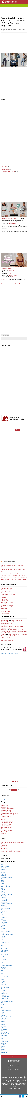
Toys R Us (3, 1040)
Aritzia (2, 880)
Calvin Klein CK (4, 900)
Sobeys (3, 1021)
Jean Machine (4, 950)
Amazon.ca (3, 875)
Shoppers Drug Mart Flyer (7, 606)
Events (2, 818)
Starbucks (3, 1026)
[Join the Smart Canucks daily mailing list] (17, 781)
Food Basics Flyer (5, 596)
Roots (2, 1009)
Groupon (3, 933)
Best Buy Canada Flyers (7, 589)
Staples (3, 1024)
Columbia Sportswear (6, 908)
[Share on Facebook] (20, 1096)
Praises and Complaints (6, 830)
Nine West (3, 984)
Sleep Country (4, 1020)
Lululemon (3, 967)
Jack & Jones (4, 948)
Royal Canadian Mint (6, 1010)
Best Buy (3, 891)
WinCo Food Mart (5, 1051)
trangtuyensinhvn (5, 620)
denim (11, 273)
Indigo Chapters (4, 947)
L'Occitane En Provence (6, 965)
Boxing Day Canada (5, 591)
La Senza (3, 958)
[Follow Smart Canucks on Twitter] (11, 781)
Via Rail (3, 1044)
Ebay (2, 919)
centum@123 (4, 629)
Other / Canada (4, 828)
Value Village (4, 1043)
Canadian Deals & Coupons (7, 811)
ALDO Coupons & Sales (6, 588)
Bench (2, 888)
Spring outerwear (13, 275)
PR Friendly (4, 848)
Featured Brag (4, 819)
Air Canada (3, 871)
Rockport (3, 1006)
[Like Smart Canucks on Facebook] (13, 781)
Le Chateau (3, 959)
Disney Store (4, 916)
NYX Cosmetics (5, 987)
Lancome (3, 956)
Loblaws (3, 964)
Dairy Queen (4, 911)
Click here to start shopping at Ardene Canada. (12, 283)
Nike (2, 982)
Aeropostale (4, 869)
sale (12, 276)
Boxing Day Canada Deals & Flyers (9, 653)
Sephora (3, 1013)
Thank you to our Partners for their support (11, 799)
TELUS (3, 1030)
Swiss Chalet (4, 1029)
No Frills (3, 985)
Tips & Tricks (4, 833)
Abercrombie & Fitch (6, 866)
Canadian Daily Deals (6, 810)
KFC (2, 953)
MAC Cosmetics (5, 968)
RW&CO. (3, 1012)
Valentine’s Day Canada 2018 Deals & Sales (11, 851)
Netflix (2, 979)
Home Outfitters (5, 942)
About (9, 1069)
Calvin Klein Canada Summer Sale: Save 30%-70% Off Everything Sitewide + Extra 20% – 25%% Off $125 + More (14, 579)
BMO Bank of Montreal (6, 894)
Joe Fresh (3, 951)
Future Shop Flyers (5, 599)
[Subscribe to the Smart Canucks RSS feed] (15, 781)
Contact (3, 843)
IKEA (2, 945)
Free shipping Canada (6, 824)
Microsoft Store (4, 976)
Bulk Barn (3, 897)
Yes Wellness (4, 1052)
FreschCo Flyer (4, 597)
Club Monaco (4, 906)
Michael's (3, 975)
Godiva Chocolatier (5, 931)
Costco (2, 909)
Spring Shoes (4, 610)
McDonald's (4, 971)
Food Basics (4, 922)
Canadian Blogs (4, 807)
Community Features (6, 816)
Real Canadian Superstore (7, 1001)
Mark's (2, 970)
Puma (2, 999)
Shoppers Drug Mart (6, 1016)
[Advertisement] (14, 82)
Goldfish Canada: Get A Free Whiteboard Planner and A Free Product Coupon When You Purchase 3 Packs (13, 622)
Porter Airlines (4, 998)
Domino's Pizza (4, 917)
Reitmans (3, 1002)
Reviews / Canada (5, 831)
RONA (2, 1007)
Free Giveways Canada (6, 822)
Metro (2, 973)
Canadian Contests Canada (7, 808)
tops (11, 271)
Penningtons (4, 993)
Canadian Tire (4, 902)
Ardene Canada (4, 98)
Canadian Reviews (5, 593)
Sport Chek (3, 1023)
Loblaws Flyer (4, 600)
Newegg (3, 981)
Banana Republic (5, 885)
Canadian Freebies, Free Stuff (8, 814)
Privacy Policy (19, 1090)
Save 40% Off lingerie (7, 268)
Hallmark (3, 936)
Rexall (2, 1004)
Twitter (17, 1069)
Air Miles (3, 872)
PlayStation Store (5, 996)
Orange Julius (4, 992)
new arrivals (11, 270)
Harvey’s (3, 937)
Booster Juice (4, 895)
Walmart (3, 1046)
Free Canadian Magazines (7, 821)
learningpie (3, 634)
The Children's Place (6, 1033)
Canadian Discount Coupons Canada (9, 813)
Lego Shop (3, 961)
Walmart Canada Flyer (6, 613)
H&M (2, 940)
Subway (3, 1027)
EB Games (3, 920)
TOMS (2, 1038)
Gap (2, 926)
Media (9, 1071)
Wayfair (3, 1047)
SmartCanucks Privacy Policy (8, 850)
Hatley (2, 939)
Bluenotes (3, 892)
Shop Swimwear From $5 (8, 225)
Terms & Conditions (10, 1090)
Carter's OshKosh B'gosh (7, 903)
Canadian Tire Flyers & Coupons (8, 594)
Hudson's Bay (4, 944)
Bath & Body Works (5, 886)
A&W (2, 881)
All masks (4, 166)
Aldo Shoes (3, 874)
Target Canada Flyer (6, 611)
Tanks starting (5, 169)
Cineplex (3, 905)
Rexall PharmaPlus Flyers (7, 605)
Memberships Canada (6, 827)
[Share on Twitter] (23, 1096)
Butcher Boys (4, 899)
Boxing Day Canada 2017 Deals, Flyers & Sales (12, 842)
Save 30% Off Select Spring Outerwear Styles (13, 230)
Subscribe (14, 789)
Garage (3, 928)
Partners (3, 847)
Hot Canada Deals (8, 562)
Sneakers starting (6, 168)
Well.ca (3, 1049)
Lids (2, 962)
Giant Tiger (3, 930)
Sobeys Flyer (4, 608)
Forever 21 (3, 925)
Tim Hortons (4, 1037)
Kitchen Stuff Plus (5, 954)
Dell (2, 914)
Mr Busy (14, 29)
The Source (4, 1035)
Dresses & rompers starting (8, 171)
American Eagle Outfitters (7, 877)
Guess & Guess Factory (7, 934)
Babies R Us (4, 883)
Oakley (2, 988)
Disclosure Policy (5, 845)
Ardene (2, 878)
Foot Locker (4, 923)
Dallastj (3, 625)
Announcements (5, 805)
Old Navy (3, 990)
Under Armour (4, 1041)
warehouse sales (5, 835)
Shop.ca (3, 1015)
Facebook (17, 1068)
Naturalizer (3, 978)
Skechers (3, 1018)
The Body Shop (4, 1032)
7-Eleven (3, 864)
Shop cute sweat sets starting (9, 218)
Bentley (3, 889)
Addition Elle (4, 868)
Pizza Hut (3, 995)
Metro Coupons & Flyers (7, 602)
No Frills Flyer (4, 603)
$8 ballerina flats (12, 223)
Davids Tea (3, 912)
